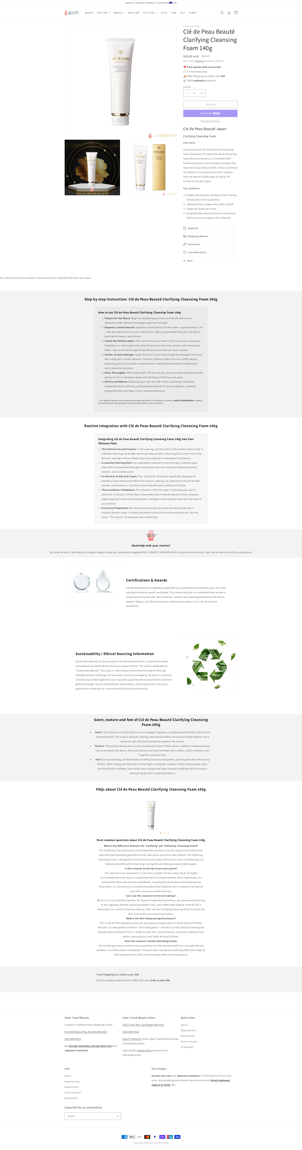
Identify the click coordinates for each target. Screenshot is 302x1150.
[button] (103, 12)
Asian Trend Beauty (146, 1143)
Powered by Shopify (161, 1143)
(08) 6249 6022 (72, 1039)
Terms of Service (189, 1041)
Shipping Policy (188, 1030)
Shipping (199, 61)
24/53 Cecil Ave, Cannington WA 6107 (143, 1024)
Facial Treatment (132, 1039)
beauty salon (144, 1050)
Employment (187, 1047)
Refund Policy (188, 1036)
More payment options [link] (210, 121)
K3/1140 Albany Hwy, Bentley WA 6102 (85, 1031)
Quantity (187, 87)
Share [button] (190, 260)
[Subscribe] (117, 1116)
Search (184, 1024)
